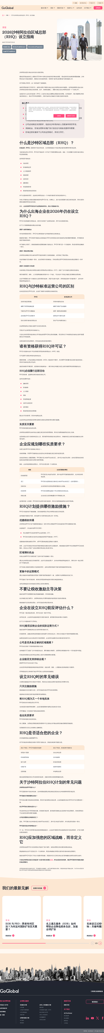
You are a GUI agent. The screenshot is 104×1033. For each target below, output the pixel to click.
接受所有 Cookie (71, 115)
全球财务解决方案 (24, 1018)
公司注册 (22, 1007)
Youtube (92, 1018)
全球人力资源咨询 (43, 1014)
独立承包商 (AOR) (43, 1012)
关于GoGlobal (68, 1013)
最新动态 (66, 1020)
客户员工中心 (83, 3)
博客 (4, 27)
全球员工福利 (42, 1019)
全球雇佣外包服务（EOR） (45, 1010)
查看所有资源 (37, 888)
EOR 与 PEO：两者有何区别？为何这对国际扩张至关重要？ (21, 926)
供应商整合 (3, 1011)
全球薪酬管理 (42, 1017)
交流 (51, 860)
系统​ (51, 8)
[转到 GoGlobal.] (3, 15)
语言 (92, 3)
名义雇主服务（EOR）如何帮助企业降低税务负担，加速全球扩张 (62, 926)
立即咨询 (98, 8)
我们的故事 (66, 1015)
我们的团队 (66, 1018)
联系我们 (95, 1002)
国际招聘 (41, 1007)
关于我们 (87, 8)
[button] (100, 943)
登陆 (100, 3)
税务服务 (22, 1022)
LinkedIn (87, 1018)
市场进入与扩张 (4, 1005)
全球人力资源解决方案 (45, 1005)
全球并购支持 (3, 1008)
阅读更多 (8, 936)
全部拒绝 (59, 115)
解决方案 (43, 8)
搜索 (76, 3)
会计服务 (22, 1020)
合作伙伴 (79, 8)
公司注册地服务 (23, 1012)
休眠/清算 (22, 1014)
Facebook (102, 1018)
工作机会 (66, 1023)
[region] (52, 111)
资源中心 (69, 8)
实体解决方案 (23, 1005)
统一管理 (2, 1015)
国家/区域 (60, 8)
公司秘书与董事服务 (24, 1010)
